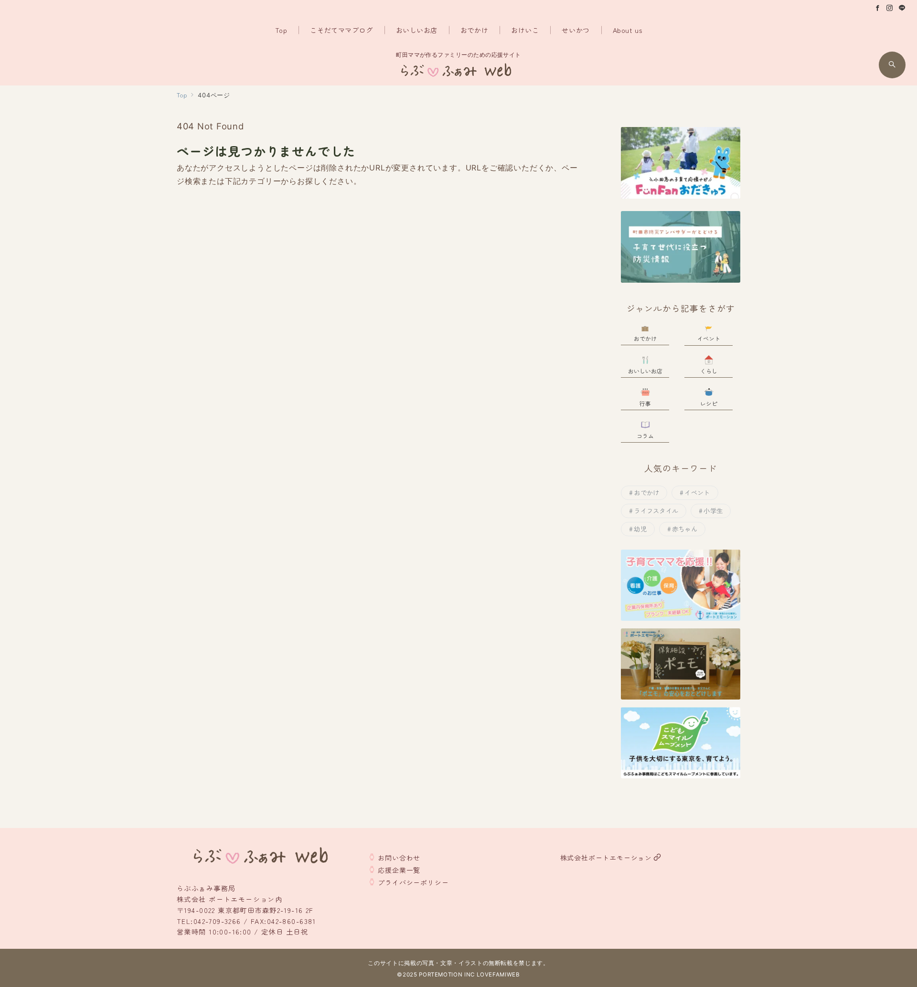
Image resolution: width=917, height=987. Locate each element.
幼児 (640, 528)
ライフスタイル (656, 510)
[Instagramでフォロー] (889, 7)
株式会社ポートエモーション (606, 857)
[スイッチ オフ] (892, 65)
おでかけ (646, 492)
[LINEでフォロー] (902, 7)
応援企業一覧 (399, 870)
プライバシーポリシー (413, 882)
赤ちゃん (684, 528)
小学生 (713, 510)
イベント (697, 492)
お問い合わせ (399, 857)
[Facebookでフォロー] (877, 7)
